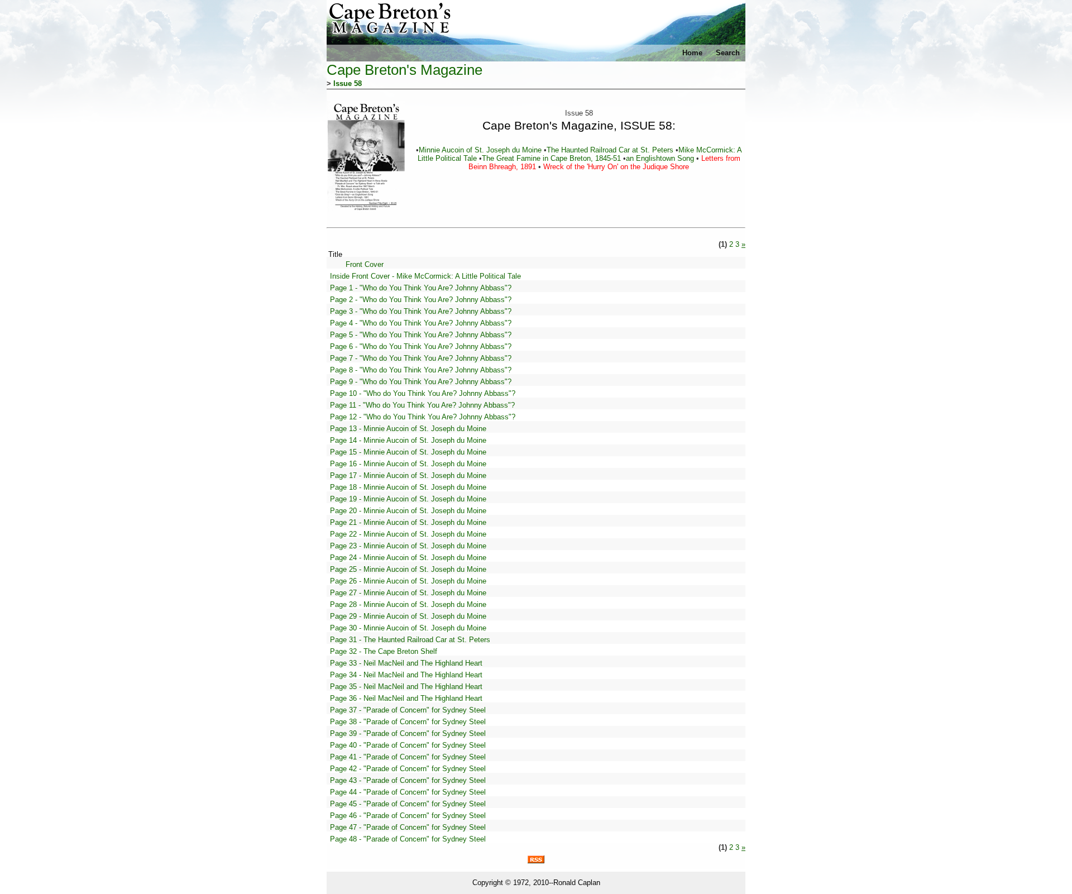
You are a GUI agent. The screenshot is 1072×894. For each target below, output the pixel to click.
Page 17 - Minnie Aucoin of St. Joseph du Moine (408, 475)
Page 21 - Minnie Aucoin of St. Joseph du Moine (408, 522)
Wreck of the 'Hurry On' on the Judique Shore (615, 166)
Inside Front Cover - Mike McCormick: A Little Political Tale (425, 276)
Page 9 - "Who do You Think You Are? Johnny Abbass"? (420, 381)
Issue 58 (347, 83)
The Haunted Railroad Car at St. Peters (611, 150)
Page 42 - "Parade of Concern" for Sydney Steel (408, 768)
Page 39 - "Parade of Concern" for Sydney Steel (408, 733)
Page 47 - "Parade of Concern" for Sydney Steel (408, 827)
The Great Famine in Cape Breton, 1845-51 (552, 158)
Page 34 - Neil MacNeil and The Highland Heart (406, 675)
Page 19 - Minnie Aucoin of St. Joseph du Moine (408, 499)
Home (692, 53)
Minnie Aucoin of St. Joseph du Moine (481, 150)
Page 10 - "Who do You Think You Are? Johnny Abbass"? (422, 393)
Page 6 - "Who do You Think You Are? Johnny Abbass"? (420, 346)
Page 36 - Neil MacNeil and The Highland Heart (406, 698)
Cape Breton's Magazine (404, 69)
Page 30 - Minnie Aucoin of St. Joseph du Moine (408, 628)
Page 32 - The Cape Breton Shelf (383, 651)
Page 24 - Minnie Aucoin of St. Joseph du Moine (408, 557)
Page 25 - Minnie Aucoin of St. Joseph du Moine (408, 569)
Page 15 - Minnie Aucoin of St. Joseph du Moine (408, 452)
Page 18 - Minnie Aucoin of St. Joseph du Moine (408, 487)
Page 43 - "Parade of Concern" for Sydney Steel (408, 780)
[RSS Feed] (536, 861)
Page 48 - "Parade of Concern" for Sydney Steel (408, 839)
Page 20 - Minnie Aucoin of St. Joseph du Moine (408, 510)
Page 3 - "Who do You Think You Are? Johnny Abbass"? (420, 311)
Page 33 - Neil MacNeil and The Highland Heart (406, 663)
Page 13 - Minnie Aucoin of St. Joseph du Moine (408, 428)
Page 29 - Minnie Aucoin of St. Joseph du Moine (408, 616)
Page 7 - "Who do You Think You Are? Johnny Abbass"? (420, 358)
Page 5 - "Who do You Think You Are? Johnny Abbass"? (420, 335)
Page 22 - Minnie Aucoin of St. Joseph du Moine (408, 534)
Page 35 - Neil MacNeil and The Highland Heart (406, 686)
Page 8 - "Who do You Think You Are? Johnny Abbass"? (420, 370)
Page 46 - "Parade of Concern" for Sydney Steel (408, 815)
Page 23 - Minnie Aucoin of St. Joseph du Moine (408, 546)
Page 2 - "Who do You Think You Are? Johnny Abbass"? (420, 299)
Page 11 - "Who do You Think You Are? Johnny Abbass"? (422, 405)
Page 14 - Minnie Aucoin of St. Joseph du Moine (408, 440)
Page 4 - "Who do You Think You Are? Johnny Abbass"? (420, 323)
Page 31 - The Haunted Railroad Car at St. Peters (410, 639)
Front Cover (365, 264)
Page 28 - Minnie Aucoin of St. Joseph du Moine (408, 604)
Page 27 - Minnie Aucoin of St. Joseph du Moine (408, 593)
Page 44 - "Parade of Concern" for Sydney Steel (408, 792)
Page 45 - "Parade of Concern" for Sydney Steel (408, 804)
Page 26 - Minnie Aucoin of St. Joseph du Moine (408, 581)
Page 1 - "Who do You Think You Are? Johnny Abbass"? (420, 288)
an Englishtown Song (661, 158)
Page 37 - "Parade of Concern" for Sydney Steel (408, 710)
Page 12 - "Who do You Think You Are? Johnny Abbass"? (422, 417)
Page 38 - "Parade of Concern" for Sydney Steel (408, 722)
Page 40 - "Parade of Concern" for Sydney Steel (408, 745)
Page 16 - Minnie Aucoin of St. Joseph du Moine (408, 464)
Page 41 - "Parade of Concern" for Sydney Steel (408, 757)
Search (728, 53)
